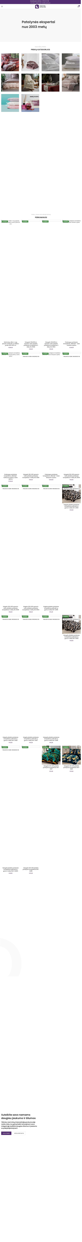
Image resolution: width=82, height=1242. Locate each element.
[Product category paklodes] (30, 62)
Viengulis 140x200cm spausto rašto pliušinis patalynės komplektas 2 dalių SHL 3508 (31, 344)
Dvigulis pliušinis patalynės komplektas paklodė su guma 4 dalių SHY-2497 (31, 738)
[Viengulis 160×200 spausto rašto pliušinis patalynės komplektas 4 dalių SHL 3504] (71, 412)
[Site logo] (40, 6)
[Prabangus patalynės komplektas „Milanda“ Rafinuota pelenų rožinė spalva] (10, 412)
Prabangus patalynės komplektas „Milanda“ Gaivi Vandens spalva (71, 343)
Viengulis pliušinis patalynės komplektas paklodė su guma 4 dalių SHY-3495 (51, 738)
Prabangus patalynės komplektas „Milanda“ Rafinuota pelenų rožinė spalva (11, 477)
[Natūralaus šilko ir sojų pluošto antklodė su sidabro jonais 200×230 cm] (10, 280)
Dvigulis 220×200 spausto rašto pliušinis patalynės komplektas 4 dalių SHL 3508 (10, 608)
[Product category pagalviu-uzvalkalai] (10, 103)
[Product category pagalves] (71, 62)
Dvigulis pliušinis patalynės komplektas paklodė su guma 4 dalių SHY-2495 (51, 608)
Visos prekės (6, 1133)
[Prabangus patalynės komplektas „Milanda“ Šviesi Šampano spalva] (51, 412)
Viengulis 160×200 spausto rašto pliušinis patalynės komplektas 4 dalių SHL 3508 (31, 476)
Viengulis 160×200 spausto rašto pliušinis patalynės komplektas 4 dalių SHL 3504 (71, 476)
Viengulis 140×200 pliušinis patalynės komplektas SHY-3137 (51, 767)
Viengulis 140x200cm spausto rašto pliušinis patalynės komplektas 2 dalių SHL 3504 (51, 344)
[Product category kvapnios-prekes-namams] (30, 103)
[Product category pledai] (30, 83)
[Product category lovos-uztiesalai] (71, 83)
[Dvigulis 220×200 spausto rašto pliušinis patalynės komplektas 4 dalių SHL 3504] (31, 544)
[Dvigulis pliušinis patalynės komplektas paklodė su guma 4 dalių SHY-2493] (10, 675)
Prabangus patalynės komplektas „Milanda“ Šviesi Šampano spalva (51, 476)
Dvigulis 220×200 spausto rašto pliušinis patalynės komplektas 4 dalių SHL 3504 (30, 608)
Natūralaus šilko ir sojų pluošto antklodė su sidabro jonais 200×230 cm (10, 343)
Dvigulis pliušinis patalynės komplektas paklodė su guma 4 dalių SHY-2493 (10, 738)
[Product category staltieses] (50, 83)
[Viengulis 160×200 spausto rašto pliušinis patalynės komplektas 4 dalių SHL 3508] (31, 412)
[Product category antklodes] (50, 62)
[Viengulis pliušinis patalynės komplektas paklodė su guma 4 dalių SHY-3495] (51, 675)
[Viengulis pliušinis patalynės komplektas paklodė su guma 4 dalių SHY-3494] (71, 624)
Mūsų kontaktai (19, 1133)
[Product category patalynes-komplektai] (10, 62)
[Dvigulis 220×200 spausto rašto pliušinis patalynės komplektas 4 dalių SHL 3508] (10, 544)
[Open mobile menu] (2, 6)
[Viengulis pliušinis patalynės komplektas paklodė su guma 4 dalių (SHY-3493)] (10, 806)
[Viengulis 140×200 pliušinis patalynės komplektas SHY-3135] (71, 755)
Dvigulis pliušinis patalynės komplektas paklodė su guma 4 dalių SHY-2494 (71, 506)
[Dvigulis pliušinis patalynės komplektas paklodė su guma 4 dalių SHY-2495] (51, 544)
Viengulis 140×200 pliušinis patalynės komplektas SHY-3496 (31, 869)
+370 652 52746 (45, 1)
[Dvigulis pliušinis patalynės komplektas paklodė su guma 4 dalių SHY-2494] (71, 493)
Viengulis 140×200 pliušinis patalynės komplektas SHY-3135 (71, 767)
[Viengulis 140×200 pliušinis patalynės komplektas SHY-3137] (51, 755)
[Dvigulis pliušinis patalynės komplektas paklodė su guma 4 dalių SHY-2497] (31, 675)
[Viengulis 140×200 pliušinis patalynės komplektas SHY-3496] (31, 806)
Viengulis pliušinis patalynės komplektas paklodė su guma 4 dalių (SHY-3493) (10, 869)
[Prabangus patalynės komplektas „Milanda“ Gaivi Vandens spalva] (71, 280)
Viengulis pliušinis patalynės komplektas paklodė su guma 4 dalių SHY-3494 (71, 636)
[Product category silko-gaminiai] (10, 83)
